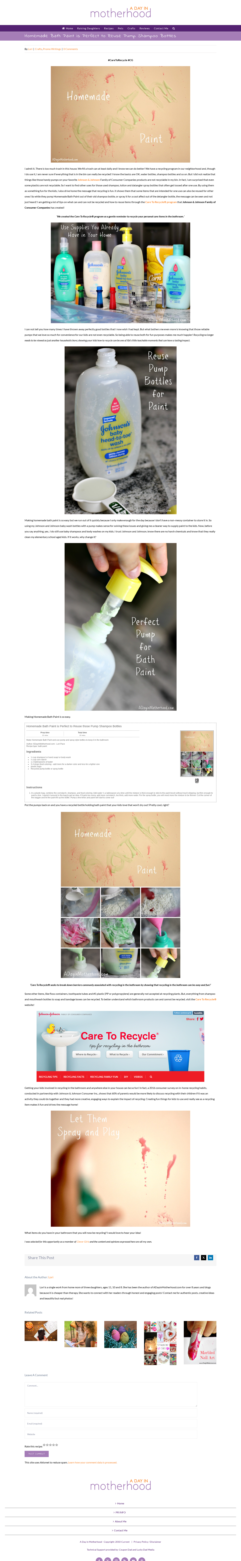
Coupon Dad (125, 1549)
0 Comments (70, 48)
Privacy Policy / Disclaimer (147, 1541)
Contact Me (120, 1530)
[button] (173, 28)
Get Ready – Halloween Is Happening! (41, 1331)
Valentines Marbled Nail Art (200, 1342)
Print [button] (197, 782)
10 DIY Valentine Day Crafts (160, 1343)
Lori (30, 48)
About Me (120, 1521)
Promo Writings (52, 48)
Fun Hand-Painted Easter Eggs (120, 1334)
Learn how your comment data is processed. (92, 1462)
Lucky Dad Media (145, 1549)
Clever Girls (83, 1241)
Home (120, 1503)
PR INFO (121, 1512)
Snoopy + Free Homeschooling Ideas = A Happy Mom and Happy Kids (80, 1334)
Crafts (38, 48)
